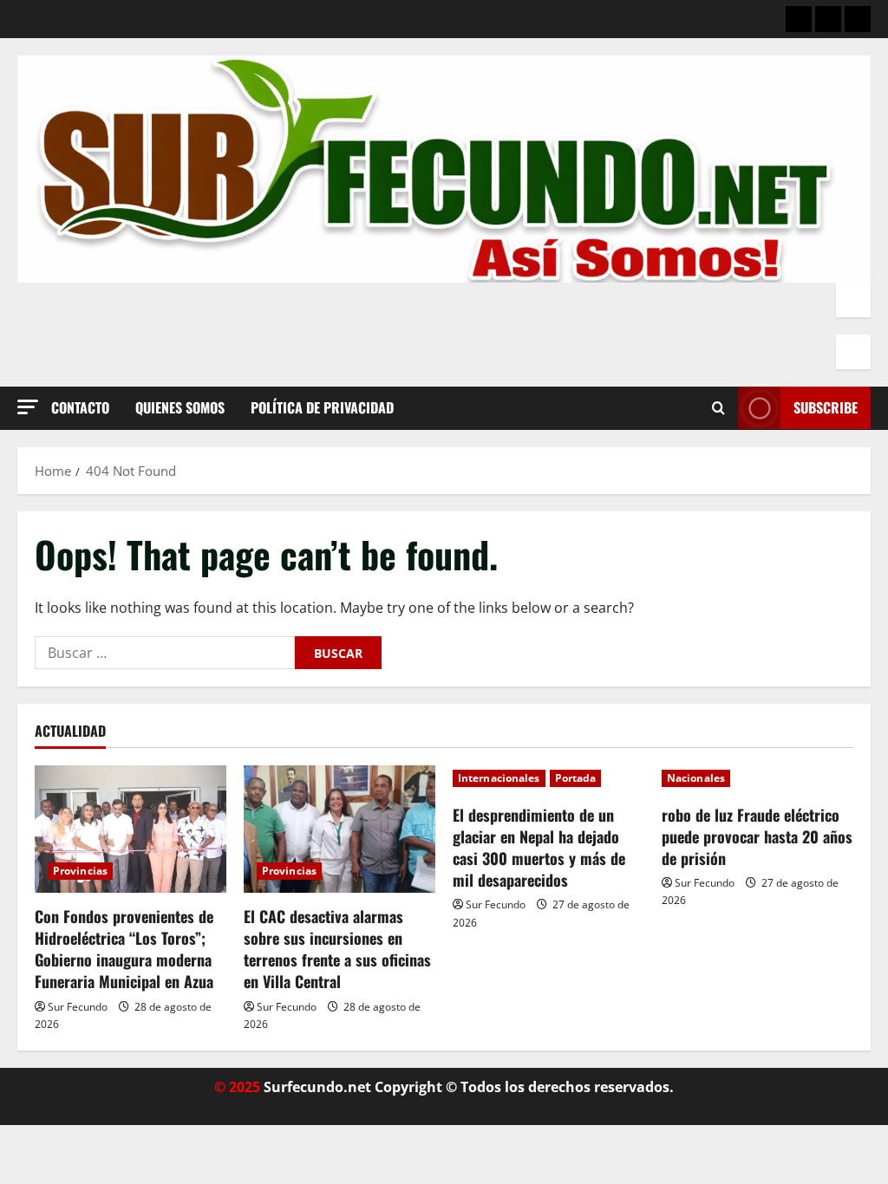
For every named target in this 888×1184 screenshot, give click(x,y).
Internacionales (499, 778)
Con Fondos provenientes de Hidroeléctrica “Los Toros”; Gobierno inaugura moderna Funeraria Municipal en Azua (124, 949)
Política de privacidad (322, 407)
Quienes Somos (180, 407)
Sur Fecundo (78, 1006)
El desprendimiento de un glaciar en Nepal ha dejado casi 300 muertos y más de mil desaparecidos (539, 847)
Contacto (80, 407)
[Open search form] (718, 408)
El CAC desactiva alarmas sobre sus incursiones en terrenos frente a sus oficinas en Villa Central (337, 949)
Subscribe (825, 407)
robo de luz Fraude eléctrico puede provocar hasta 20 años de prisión (757, 836)
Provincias (80, 870)
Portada (576, 778)
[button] (27, 407)
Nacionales (696, 778)
